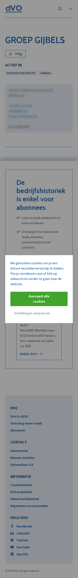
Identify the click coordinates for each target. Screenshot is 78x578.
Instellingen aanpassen (32, 313)
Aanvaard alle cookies (39, 298)
